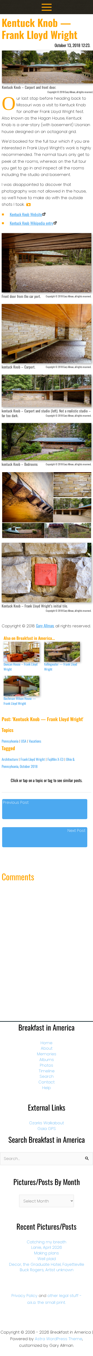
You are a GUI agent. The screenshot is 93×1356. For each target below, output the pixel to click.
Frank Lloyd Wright (33, 759)
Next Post (76, 830)
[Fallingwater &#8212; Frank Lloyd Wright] (62, 652)
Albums (46, 1059)
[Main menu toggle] (47, 7)
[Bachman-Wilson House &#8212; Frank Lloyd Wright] (21, 686)
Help (46, 1088)
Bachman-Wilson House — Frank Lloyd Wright (20, 701)
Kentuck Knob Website (26, 214)
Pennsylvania (10, 741)
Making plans (46, 1253)
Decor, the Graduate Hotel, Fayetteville (46, 1264)
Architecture (10, 759)
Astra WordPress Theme (58, 1339)
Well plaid (46, 1259)
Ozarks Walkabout (46, 1123)
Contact (46, 1082)
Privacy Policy (24, 1295)
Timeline (47, 1071)
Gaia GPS (46, 1128)
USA (23, 741)
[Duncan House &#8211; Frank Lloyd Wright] (21, 652)
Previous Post (16, 802)
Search (47, 1076)
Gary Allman (45, 626)
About (46, 1048)
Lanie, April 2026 (46, 1247)
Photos (46, 1065)
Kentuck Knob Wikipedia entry (31, 223)
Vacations (35, 741)
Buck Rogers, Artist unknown (46, 1270)
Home (46, 1043)
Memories (46, 1054)
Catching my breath (46, 1242)
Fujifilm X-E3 (55, 759)
